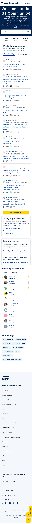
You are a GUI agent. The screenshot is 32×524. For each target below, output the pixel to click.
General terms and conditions (10, 423)
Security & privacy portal (9, 495)
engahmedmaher (11, 151)
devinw (8, 166)
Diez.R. (8, 105)
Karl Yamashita (13, 303)
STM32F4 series (21, 339)
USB (17, 351)
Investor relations (7, 395)
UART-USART (7, 355)
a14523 (8, 91)
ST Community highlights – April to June (15, 262)
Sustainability (5, 399)
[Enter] (3, 31)
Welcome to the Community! (11, 228)
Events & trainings (7, 451)
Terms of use (7, 513)
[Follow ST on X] (3, 503)
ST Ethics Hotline (7, 486)
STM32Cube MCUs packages (12, 359)
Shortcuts (4, 465)
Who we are (5, 390)
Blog (3, 418)
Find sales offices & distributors (11, 437)
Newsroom (5, 446)
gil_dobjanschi (13, 320)
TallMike (8, 74)
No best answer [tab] (23, 54)
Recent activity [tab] (9, 54)
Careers (4, 409)
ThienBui (8, 180)
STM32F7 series (8, 351)
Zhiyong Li (9, 197)
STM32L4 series (18, 347)
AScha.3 (11, 281)
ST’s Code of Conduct (8, 490)
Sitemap (4, 470)
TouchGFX (6, 347)
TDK (10, 287)
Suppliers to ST (6, 413)
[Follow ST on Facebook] (14, 503)
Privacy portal (17, 515)
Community (5, 441)
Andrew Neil (12, 276)
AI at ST (4, 455)
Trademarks (7, 515)
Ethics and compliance (8, 481)
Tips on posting (8, 233)
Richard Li (12, 325)
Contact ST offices (7, 432)
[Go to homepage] (5, 380)
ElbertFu (8, 120)
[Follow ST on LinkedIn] (6, 503)
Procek (11, 314)
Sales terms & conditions (20, 513)
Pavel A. (11, 292)
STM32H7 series (8, 339)
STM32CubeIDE (20, 343)
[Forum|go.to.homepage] (12, 3)
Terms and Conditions (10, 231)
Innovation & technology (9, 404)
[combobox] (16, 31)
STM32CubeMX (7, 343)
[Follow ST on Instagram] (10, 503)
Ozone (11, 309)
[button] (28, 520)
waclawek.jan (13, 298)
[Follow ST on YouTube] (17, 503)
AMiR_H (8, 59)
